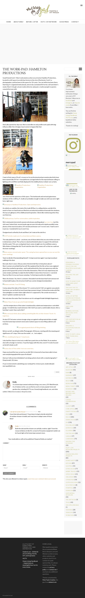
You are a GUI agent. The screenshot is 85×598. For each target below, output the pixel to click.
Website (44, 465)
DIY (67, 422)
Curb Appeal (70, 409)
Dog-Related (70, 425)
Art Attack (70, 367)
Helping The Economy (70, 442)
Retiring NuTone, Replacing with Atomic (72, 313)
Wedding (69, 510)
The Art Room (71, 500)
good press (64, 22)
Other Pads (70, 480)
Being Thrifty (71, 386)
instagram (69, 103)
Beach (68, 381)
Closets (69, 406)
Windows (69, 512)
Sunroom (69, 490)
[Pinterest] (7, 5)
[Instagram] (9, 5)
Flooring (69, 430)
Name (5, 465)
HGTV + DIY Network (49, 22)
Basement (69, 375)
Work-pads (31, 376)
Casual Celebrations (71, 400)
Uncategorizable (72, 505)
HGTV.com (69, 117)
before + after (32, 22)
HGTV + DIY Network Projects (73, 448)
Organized (70, 477)
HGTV (25, 558)
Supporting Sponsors (70, 494)
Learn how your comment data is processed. (42, 479)
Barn (67, 372)
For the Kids (70, 433)
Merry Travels (71, 471)
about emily (18, 22)
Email (24, 465)
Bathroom (70, 378)
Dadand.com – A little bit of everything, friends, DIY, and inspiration (30, 554)
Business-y (69, 389)
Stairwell (69, 488)
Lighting (69, 466)
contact (75, 22)
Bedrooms (69, 383)
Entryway (69, 428)
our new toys (49, 222)
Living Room (70, 469)
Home (8, 22)
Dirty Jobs (69, 306)
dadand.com (52, 582)
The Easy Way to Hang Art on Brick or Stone (73, 289)
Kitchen (69, 463)
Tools (68, 502)
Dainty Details (71, 411)
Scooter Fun (70, 485)
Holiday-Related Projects (72, 455)
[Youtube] (5, 5)
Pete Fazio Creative (48, 580)
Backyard (69, 370)
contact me (53, 569)
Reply (39, 411)
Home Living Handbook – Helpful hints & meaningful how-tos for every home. (30, 564)
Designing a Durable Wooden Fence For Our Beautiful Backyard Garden (73, 266)
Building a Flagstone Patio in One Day (73, 328)
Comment (6, 443)
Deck (67, 414)
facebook (69, 100)
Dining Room (70, 420)
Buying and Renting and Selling (70, 393)
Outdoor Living (72, 482)
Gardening (70, 439)
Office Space (70, 474)
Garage (68, 436)
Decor (68, 417)
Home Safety (70, 460)
